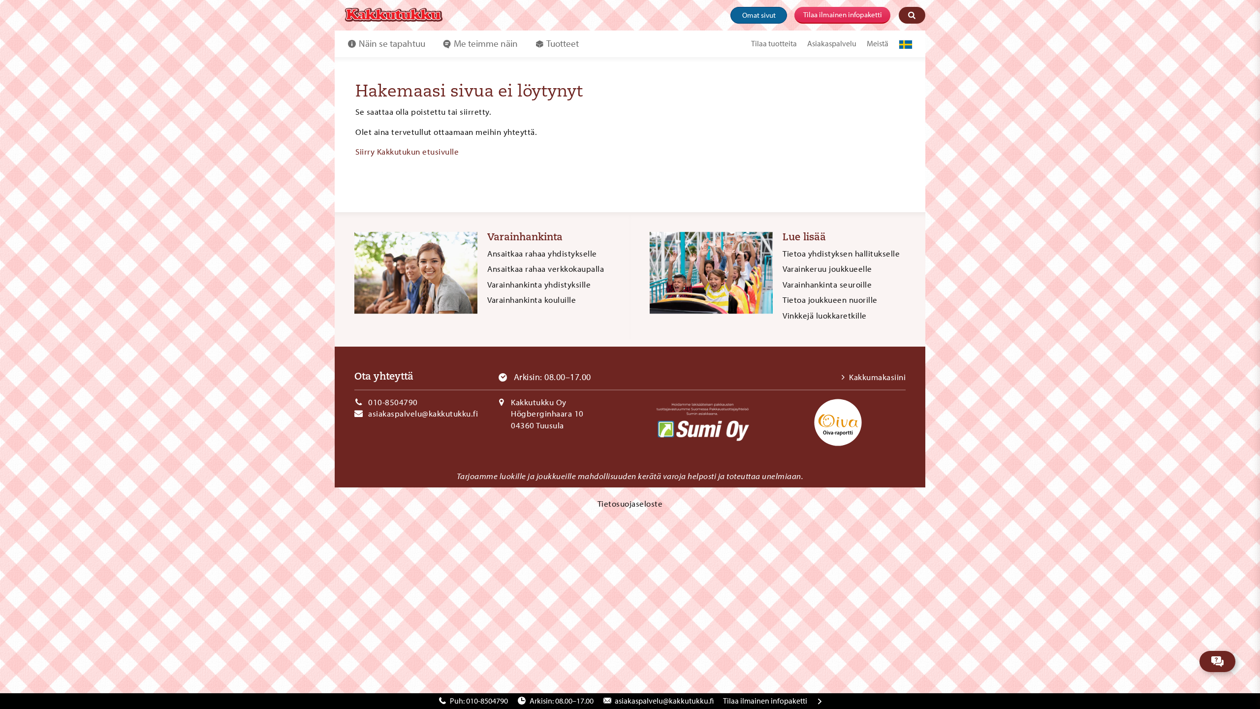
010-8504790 (393, 402)
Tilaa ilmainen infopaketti (842, 14)
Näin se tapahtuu (392, 43)
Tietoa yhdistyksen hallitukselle (841, 253)
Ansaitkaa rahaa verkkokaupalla (545, 268)
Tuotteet (562, 43)
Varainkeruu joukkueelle (827, 268)
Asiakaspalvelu (831, 43)
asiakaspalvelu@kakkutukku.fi (423, 413)
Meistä (877, 43)
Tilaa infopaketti (765, 701)
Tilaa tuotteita (774, 43)
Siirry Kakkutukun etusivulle (407, 151)
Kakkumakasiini (877, 377)
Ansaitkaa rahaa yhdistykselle (542, 253)
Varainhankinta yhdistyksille (539, 284)
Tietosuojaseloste (630, 503)
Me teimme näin (486, 43)
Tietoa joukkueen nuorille (830, 299)
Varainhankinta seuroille (827, 284)
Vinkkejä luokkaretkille (825, 315)
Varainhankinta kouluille (531, 299)
